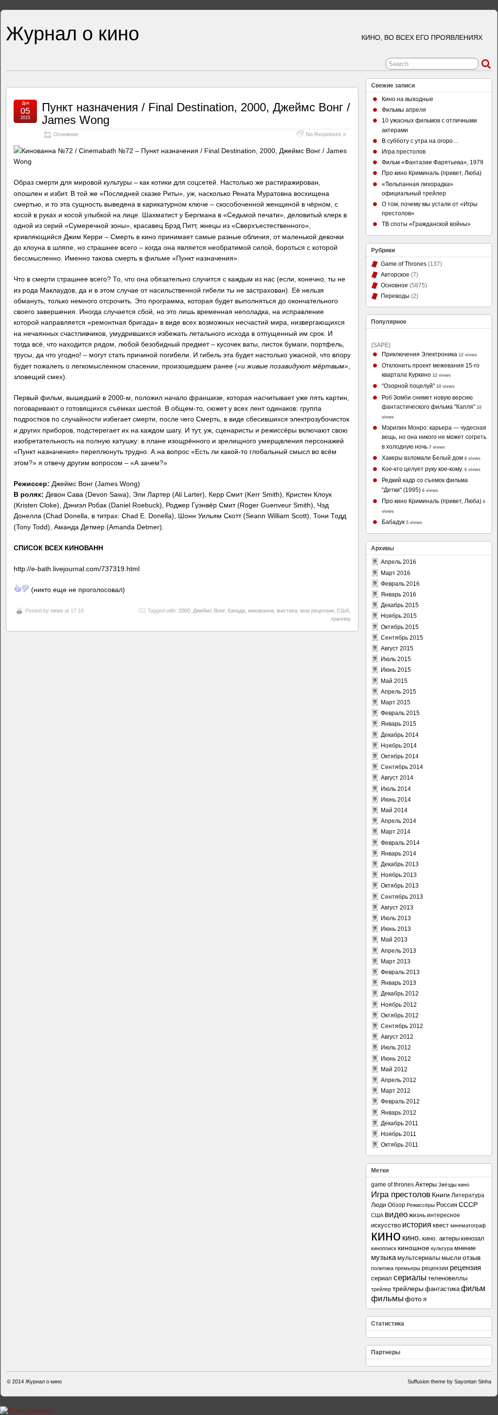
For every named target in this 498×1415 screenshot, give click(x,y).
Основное (65, 134)
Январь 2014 (398, 853)
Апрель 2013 (398, 950)
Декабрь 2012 (400, 993)
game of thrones (392, 1184)
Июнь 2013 (396, 929)
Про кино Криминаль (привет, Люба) (431, 173)
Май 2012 (394, 1069)
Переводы (395, 296)
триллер (341, 619)
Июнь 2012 (396, 1058)
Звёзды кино (453, 1185)
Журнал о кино (72, 33)
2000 (184, 610)
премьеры (407, 1268)
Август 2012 (397, 1036)
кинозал (472, 1238)
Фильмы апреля (404, 109)
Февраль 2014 (400, 842)
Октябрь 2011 (399, 1144)
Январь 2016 (398, 594)
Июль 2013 (396, 918)
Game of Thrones (404, 264)
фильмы (387, 1298)
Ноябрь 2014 (399, 745)
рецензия (465, 1267)
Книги (441, 1195)
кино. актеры (441, 1238)
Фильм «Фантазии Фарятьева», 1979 (432, 162)
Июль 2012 (396, 1047)
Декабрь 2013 (400, 864)
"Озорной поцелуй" (408, 386)
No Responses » (326, 134)
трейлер (381, 1289)
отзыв (471, 1257)
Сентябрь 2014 (402, 767)
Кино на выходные (407, 99)
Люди (378, 1205)
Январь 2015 (398, 723)
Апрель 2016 (398, 562)
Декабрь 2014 (400, 735)
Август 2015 (397, 648)
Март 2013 (395, 961)
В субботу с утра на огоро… (420, 141)
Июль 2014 (396, 789)
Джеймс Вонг (209, 610)
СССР (468, 1204)
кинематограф (468, 1225)
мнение (465, 1248)
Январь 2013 (398, 982)
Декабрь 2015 (400, 605)
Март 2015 (395, 702)
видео (396, 1214)
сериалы (410, 1277)
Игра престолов (404, 151)
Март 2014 (395, 831)
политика (382, 1268)
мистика (287, 610)
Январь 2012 (398, 1112)
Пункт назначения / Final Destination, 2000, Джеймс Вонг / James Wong (196, 113)
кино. (411, 1237)
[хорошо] (17, 588)
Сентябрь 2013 (402, 896)
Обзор (396, 1205)
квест (441, 1225)
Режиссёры (421, 1205)
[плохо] (25, 588)
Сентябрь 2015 (402, 637)
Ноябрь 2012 (399, 1004)
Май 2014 (394, 810)
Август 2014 (397, 777)
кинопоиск (383, 1248)
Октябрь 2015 (400, 627)
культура (442, 1248)
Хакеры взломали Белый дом (422, 457)
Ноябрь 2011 (398, 1134)
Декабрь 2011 (399, 1123)
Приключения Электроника (419, 354)
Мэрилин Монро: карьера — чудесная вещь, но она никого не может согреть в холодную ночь (434, 437)
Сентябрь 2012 (402, 1026)
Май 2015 (394, 681)
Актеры (426, 1184)
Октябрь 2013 (400, 885)
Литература (467, 1195)
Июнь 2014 (396, 799)
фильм (473, 1288)
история (416, 1225)
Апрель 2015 (398, 691)
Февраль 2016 (400, 583)
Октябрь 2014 (400, 756)
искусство (386, 1225)
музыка (383, 1257)
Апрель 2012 (398, 1080)
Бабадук (393, 522)
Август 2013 (397, 907)
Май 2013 (394, 939)
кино (386, 1235)
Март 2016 (395, 573)
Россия (446, 1204)
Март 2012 (395, 1090)
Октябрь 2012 (400, 1015)
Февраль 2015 (400, 713)
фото (413, 1299)
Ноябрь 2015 (399, 615)
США (343, 610)
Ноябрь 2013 (399, 875)
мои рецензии (317, 610)
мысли (451, 1257)
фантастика (442, 1289)
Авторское (395, 274)
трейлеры (408, 1289)
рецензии (435, 1268)
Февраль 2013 (400, 972)
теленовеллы (447, 1278)
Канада (236, 610)
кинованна (261, 610)
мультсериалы (418, 1257)
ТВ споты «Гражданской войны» (426, 224)
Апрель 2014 (398, 821)
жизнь (417, 1215)
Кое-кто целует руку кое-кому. (422, 469)
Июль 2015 (396, 659)
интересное (443, 1215)
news (57, 610)
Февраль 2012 (400, 1101)
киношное (413, 1248)
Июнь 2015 (396, 669)
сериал (381, 1278)
